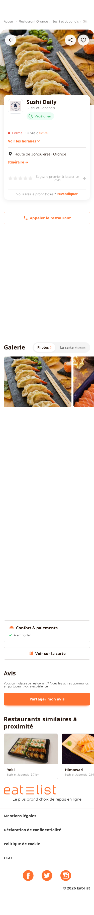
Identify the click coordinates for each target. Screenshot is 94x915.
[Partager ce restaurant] (70, 40)
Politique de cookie (22, 843)
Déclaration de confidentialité (32, 829)
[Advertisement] (47, 283)
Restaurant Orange (33, 21)
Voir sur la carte (50, 653)
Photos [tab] (44, 347)
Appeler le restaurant (50, 218)
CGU (8, 857)
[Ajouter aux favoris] (83, 40)
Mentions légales (20, 815)
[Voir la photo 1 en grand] (37, 381)
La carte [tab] (72, 347)
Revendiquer (67, 194)
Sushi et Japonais (65, 21)
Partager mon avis (47, 699)
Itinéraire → (18, 162)
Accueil (9, 21)
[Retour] (10, 40)
